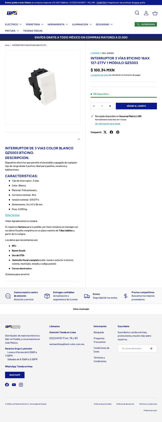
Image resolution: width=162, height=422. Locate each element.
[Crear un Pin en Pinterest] (118, 132)
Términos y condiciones (148, 404)
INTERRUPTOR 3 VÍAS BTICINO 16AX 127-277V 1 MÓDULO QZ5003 (30, 45)
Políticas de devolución (125, 404)
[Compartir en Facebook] (111, 132)
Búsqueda (99, 332)
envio (136, 2)
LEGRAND (95, 53)
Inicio (7, 45)
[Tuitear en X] (105, 132)
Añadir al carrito (136, 106)
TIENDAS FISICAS (32, 30)
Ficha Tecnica (12, 215)
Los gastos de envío (99, 75)
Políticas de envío (150, 410)
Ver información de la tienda (107, 123)
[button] (155, 13)
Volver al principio (81, 309)
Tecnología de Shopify (38, 404)
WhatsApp (14, 375)
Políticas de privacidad (102, 404)
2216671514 (102, 2)
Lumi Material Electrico (20, 404)
